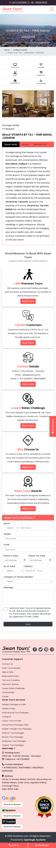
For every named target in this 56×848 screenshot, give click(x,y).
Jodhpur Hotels (20, 50)
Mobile (7, 534)
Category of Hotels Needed (18, 576)
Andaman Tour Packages (14, 741)
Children (28, 566)
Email (6, 544)
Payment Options (10, 684)
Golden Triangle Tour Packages (17, 729)
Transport (6, 716)
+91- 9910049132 (38, 2)
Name (7, 523)
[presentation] (5, 105)
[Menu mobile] (52, 10)
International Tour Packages (15, 712)
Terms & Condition (11, 680)
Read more (28, 301)
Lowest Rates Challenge (13, 688)
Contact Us (7, 664)
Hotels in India (8, 708)
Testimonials (8, 692)
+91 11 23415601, (19, 2)
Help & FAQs (7, 672)
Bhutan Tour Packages (12, 737)
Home (7, 50)
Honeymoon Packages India (15, 724)
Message (8, 587)
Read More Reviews (12, 804)
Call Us (15, 845)
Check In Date (10, 555)
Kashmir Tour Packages (13, 733)
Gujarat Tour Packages (13, 745)
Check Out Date (36, 555)
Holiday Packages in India (14, 704)
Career (5, 696)
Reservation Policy (10, 676)
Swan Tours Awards (11, 668)
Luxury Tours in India (11, 720)
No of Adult (9, 566)
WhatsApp (43, 845)
